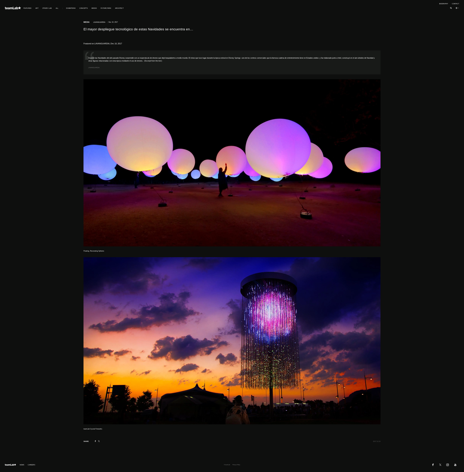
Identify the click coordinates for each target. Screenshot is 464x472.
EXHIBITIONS (71, 8)
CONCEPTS (83, 8)
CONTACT (455, 4)
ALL (57, 8)
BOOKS (94, 8)
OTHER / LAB (47, 8)
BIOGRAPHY (443, 4)
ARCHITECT (119, 8)
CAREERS (31, 465)
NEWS (22, 465)
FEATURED (27, 8)
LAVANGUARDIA (94, 67)
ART (36, 8)
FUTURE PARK (106, 8)
